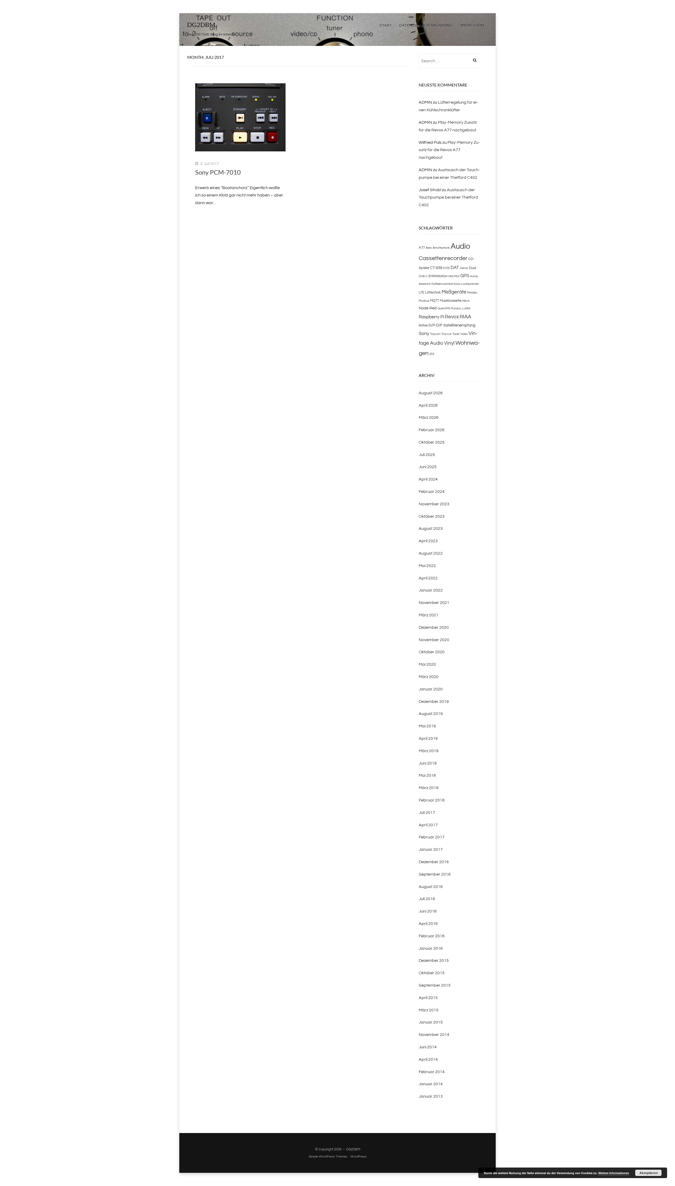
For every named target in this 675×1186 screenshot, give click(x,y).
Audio (460, 246)
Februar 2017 (432, 837)
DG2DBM (201, 24)
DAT (455, 267)
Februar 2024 (432, 491)
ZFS (431, 354)
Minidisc (472, 292)
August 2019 (431, 714)
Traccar (446, 334)
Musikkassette (450, 300)
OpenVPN (443, 308)
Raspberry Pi (431, 317)
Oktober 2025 (432, 442)
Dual (472, 268)
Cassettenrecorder (443, 258)
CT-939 (436, 268)
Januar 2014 (431, 1084)
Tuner (456, 334)
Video (464, 334)
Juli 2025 (427, 455)
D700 (446, 268)
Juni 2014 (428, 1047)
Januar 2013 (431, 1096)
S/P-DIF (435, 325)
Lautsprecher (470, 283)
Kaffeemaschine (442, 283)
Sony (424, 333)
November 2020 (434, 640)
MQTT (434, 300)
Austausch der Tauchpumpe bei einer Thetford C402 (448, 197)
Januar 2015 (431, 1022)
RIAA (465, 316)
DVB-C (423, 276)
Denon (464, 268)
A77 (422, 247)
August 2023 (431, 528)
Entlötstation (437, 276)
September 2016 (435, 874)
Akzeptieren (648, 1172)
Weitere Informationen (613, 1173)
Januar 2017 (431, 849)
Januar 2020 (431, 689)
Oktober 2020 (432, 652)
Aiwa (429, 247)
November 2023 (434, 504)
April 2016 (428, 923)
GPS (464, 275)
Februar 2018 (432, 800)
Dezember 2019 (434, 701)
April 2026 (428, 405)
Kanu (457, 283)
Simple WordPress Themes (328, 1156)
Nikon (466, 300)
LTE (421, 292)
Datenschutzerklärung (425, 25)
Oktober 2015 (432, 973)
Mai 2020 (427, 664)
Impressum (472, 25)
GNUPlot (454, 276)
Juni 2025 (428, 467)
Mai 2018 (427, 775)
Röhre (423, 325)
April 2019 (428, 738)
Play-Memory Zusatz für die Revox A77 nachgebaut (449, 150)
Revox (452, 316)
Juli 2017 (427, 812)
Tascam (435, 334)
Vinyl (449, 343)
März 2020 (428, 677)
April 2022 (428, 578)
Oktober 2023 (432, 516)
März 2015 (428, 1010)
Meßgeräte (454, 292)
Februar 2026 (432, 430)
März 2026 (428, 417)
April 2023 (428, 541)
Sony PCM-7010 (218, 172)
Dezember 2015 (434, 960)
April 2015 (428, 998)
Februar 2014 (432, 1072)
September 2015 (435, 985)
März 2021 (428, 615)
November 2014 (434, 1035)
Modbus (424, 300)
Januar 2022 (431, 590)
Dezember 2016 (434, 862)
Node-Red (428, 308)
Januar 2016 (431, 948)
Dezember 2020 (434, 627)
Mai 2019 (427, 726)
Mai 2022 (427, 566)
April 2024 (428, 479)
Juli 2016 (427, 899)
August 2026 (431, 393)
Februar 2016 (432, 936)
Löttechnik (433, 292)
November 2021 (434, 603)
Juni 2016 (428, 911)
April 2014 (428, 1059)
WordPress (358, 1156)
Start (385, 25)
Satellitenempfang (459, 325)
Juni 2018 (428, 763)
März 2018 (428, 788)
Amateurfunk (441, 247)
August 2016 (431, 887)
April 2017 (428, 825)
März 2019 (428, 751)
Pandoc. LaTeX (460, 308)
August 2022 (431, 553)
